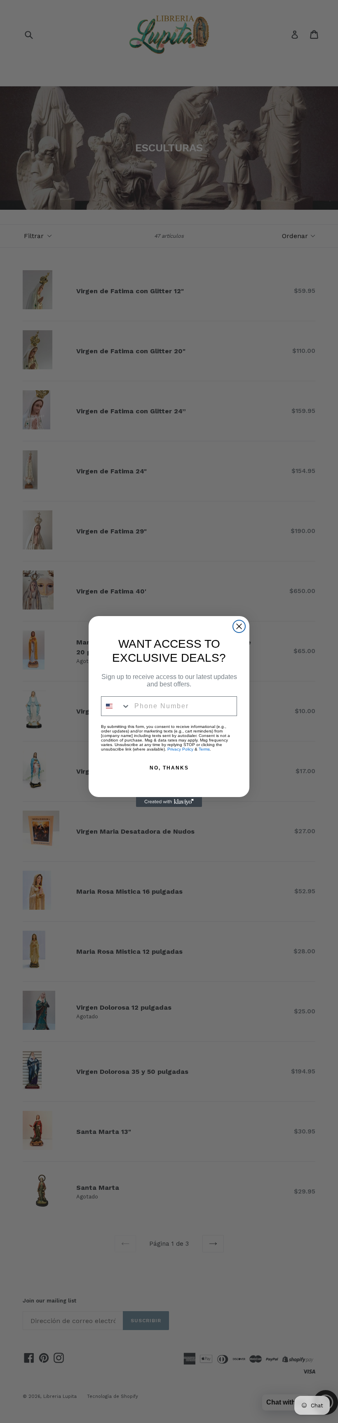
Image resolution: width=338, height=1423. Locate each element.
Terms (204, 749)
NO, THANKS (169, 768)
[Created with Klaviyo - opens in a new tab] (169, 802)
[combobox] (115, 706)
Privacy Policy (180, 749)
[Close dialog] (239, 626)
